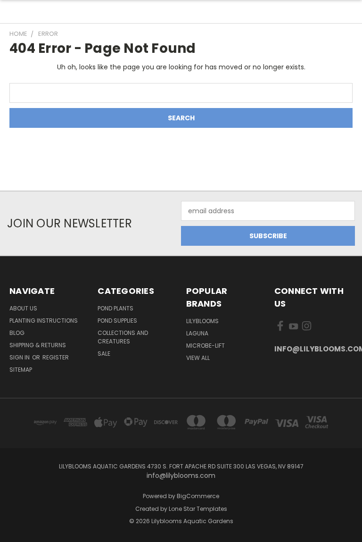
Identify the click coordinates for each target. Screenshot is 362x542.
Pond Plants (115, 308)
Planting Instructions (43, 321)
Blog (17, 333)
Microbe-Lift (205, 346)
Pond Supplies (117, 321)
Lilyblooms (202, 321)
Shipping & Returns (37, 345)
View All (198, 358)
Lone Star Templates (198, 509)
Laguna (197, 333)
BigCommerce (198, 496)
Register (55, 357)
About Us (23, 308)
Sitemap (20, 370)
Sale (104, 354)
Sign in (20, 357)
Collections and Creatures (123, 337)
